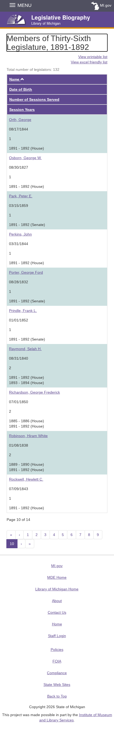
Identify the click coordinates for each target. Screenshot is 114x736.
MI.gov (105, 5)
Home (57, 624)
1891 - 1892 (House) (26, 148)
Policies (57, 649)
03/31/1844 (18, 244)
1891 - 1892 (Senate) (27, 225)
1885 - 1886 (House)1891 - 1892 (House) (26, 423)
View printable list (92, 57)
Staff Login (57, 636)
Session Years (22, 109)
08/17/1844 (18, 129)
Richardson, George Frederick (34, 392)
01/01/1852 (18, 320)
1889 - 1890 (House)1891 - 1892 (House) (26, 467)
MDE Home (57, 577)
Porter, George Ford (26, 272)
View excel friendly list (89, 62)
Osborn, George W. (25, 158)
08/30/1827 (18, 167)
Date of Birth (20, 89)
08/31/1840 (18, 358)
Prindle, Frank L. (23, 310)
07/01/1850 (18, 402)
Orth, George (20, 119)
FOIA (56, 661)
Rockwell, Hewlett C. (26, 479)
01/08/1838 (18, 445)
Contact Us (57, 612)
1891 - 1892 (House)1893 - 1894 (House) (26, 380)
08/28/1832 (18, 282)
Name (16, 79)
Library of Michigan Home (56, 589)
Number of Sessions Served (34, 99)
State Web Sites (56, 684)
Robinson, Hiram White (28, 436)
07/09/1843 (18, 489)
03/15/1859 (18, 205)
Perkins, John (20, 234)
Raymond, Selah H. (25, 349)
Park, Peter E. (20, 196)
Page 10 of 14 (18, 519)
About (57, 601)
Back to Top (57, 696)
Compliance (57, 673)
